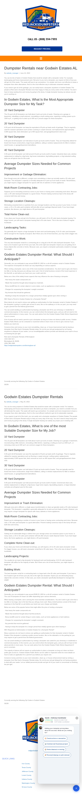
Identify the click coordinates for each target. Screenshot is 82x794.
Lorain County (26, 775)
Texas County (26, 767)
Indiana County (27, 779)
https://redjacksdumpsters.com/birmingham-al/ (20, 345)
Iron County (26, 763)
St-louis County (27, 787)
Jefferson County (27, 771)
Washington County (28, 783)
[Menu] (41, 58)
